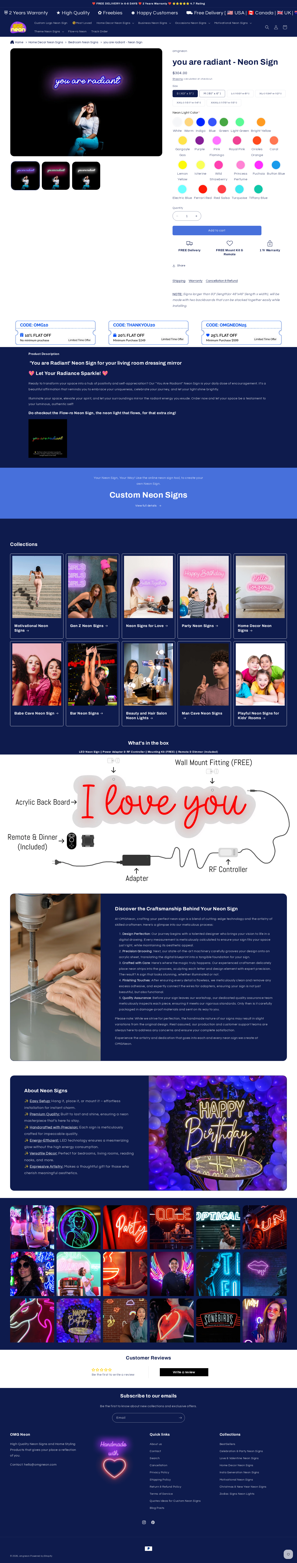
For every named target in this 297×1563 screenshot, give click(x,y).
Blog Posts (157, 1508)
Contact (155, 1451)
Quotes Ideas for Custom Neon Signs (175, 1501)
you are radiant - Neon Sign (122, 42)
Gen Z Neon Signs (87, 626)
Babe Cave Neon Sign (34, 713)
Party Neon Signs (198, 626)
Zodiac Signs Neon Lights (237, 1493)
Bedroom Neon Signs (83, 42)
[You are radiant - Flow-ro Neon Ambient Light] (47, 456)
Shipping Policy (160, 1479)
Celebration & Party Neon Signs (241, 1451)
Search (155, 1458)
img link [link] (19, 323)
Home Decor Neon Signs (45, 42)
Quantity (178, 208)
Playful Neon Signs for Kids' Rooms (258, 715)
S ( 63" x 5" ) (185, 93)
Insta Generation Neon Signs (239, 1472)
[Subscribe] (180, 1418)
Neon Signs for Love (145, 626)
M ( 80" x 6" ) (212, 93)
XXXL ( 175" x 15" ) (226, 103)
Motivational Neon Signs (31, 628)
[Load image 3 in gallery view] (86, 175)
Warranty (195, 280)
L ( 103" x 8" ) (242, 94)
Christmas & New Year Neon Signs (243, 1486)
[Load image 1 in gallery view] (25, 175)
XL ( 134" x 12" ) (272, 94)
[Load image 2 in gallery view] (56, 175)
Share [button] (181, 265)
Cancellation (158, 1465)
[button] (115, 23)
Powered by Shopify (41, 1556)
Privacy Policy (159, 1472)
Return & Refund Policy (165, 1486)
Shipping (178, 79)
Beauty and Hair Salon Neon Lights (146, 715)
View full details (146, 505)
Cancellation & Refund (222, 280)
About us (156, 1444)
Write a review (184, 1372)
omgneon (24, 1556)
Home (19, 42)
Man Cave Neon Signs (202, 713)
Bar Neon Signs (84, 713)
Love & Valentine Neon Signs (239, 1458)
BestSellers (228, 1444)
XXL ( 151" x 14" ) (191, 103)
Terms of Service (161, 1493)
